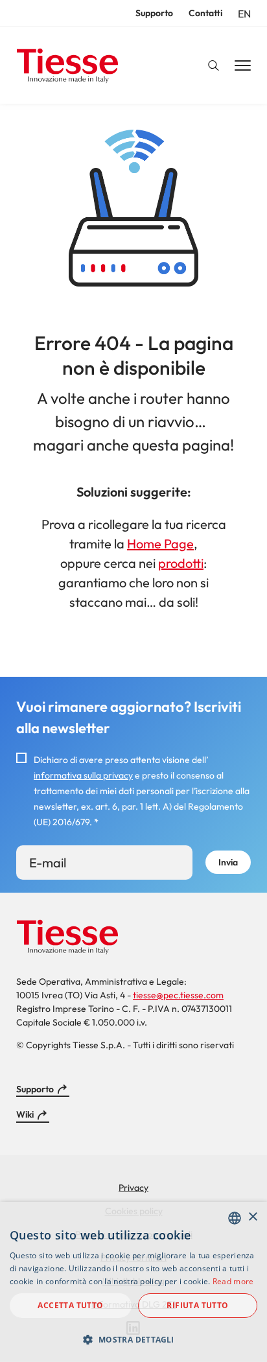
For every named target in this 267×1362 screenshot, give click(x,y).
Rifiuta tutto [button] (197, 1305)
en (244, 13)
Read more (233, 1281)
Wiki (25, 1114)
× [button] (252, 1217)
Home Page (160, 543)
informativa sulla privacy (83, 775)
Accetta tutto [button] (70, 1305)
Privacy (133, 1187)
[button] (133, 1339)
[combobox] (234, 1218)
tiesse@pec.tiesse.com (178, 995)
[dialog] (133, 1282)
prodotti (180, 563)
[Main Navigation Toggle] (243, 66)
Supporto (154, 13)
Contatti (205, 13)
